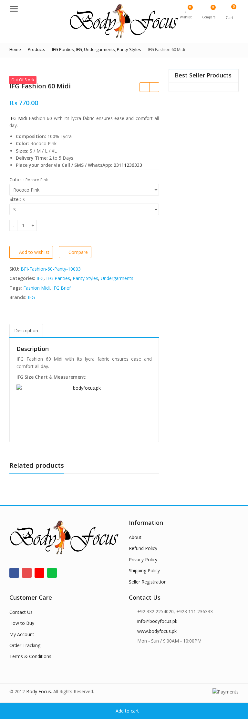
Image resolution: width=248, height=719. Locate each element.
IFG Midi (18, 118)
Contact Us (21, 612)
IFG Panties (58, 278)
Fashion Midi (36, 288)
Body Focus (38, 691)
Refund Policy (143, 548)
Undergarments (117, 278)
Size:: (15, 199)
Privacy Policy (143, 559)
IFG (40, 278)
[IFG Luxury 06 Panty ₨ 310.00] (144, 87)
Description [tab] (26, 330)
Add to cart (127, 711)
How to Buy (21, 623)
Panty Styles (85, 278)
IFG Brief (61, 288)
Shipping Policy (144, 570)
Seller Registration (148, 582)
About (135, 537)
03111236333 (128, 165)
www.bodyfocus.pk (157, 631)
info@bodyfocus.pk (157, 621)
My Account (21, 634)
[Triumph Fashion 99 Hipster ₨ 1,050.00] (154, 87)
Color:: (16, 179)
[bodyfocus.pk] (84, 409)
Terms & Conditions (30, 656)
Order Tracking (24, 645)
